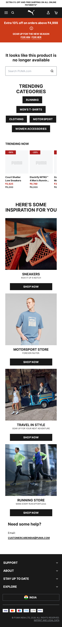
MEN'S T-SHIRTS (31, 109)
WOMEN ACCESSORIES (30, 128)
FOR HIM (25, 37)
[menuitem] (46, 620)
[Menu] (6, 12)
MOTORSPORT (43, 119)
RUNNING (32, 99)
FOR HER (36, 37)
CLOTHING (16, 119)
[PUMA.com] (31, 12)
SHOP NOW (31, 286)
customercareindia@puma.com (29, 537)
